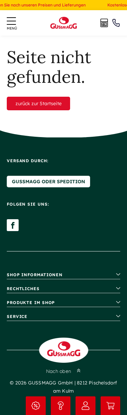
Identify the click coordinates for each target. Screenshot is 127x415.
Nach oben (58, 371)
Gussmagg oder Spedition (48, 181)
